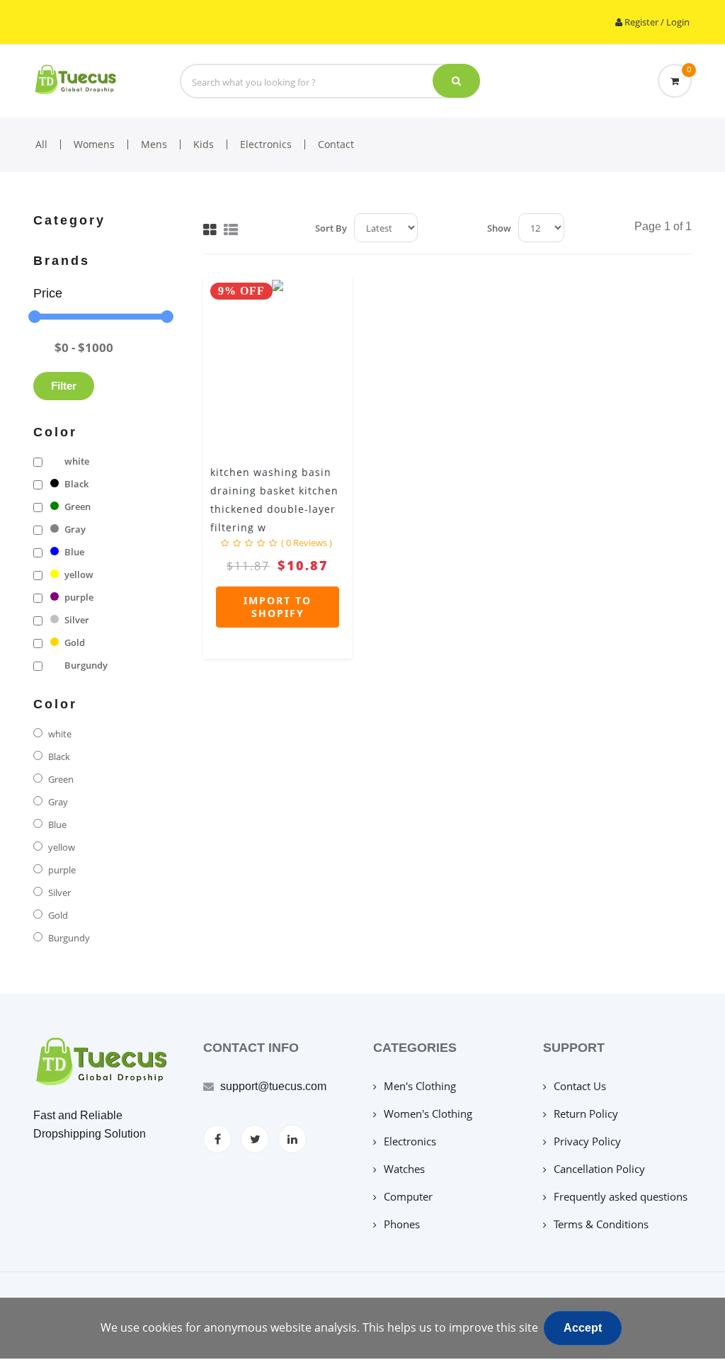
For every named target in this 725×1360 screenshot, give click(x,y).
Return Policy (586, 1113)
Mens (154, 144)
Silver (76, 619)
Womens (94, 144)
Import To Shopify (278, 607)
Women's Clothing (428, 1113)
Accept (583, 1328)
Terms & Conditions (601, 1224)
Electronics (266, 144)
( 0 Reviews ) (306, 542)
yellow (78, 574)
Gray (75, 529)
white (76, 461)
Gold (74, 642)
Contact (336, 144)
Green (77, 506)
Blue (74, 551)
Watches (404, 1169)
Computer (408, 1196)
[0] (675, 80)
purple (78, 597)
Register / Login (656, 22)
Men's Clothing (420, 1086)
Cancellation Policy (599, 1169)
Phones (402, 1224)
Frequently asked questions (620, 1196)
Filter (63, 386)
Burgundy (86, 665)
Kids (203, 144)
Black (76, 483)
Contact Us (580, 1086)
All (41, 144)
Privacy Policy (587, 1141)
